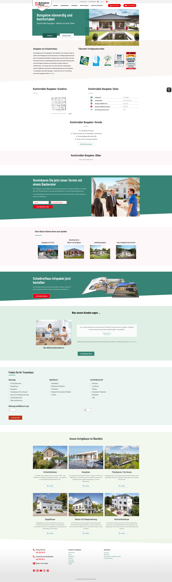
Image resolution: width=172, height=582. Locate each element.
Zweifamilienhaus (16, 397)
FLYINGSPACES (64, 5)
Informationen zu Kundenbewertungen (112, 556)
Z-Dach (53, 395)
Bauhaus (95, 383)
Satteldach (55, 383)
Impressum (106, 552)
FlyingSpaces (71, 556)
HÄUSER (55, 5)
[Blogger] (37, 570)
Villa (93, 397)
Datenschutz (106, 554)
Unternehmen (71, 552)
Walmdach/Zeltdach (58, 386)
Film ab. (52, 73)
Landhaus (95, 386)
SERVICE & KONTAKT (97, 5)
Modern (94, 389)
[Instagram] (44, 570)
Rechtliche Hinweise (108, 558)
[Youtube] (41, 570)
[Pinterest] (48, 570)
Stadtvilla (95, 395)
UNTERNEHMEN (83, 1)
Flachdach (54, 389)
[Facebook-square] (34, 570)
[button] (98, 2)
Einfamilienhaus (15, 383)
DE (101, 1)
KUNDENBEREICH (92, 1)
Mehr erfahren (133, 341)
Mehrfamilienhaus (16, 400)
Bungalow (13, 389)
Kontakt (70, 564)
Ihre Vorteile (71, 560)
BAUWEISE (74, 5)
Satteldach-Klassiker (99, 392)
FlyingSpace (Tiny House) (18, 392)
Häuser (69, 554)
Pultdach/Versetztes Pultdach (61, 392)
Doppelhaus (14, 386)
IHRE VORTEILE (84, 5)
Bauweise (70, 558)
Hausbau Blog (71, 562)
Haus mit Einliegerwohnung (19, 395)
